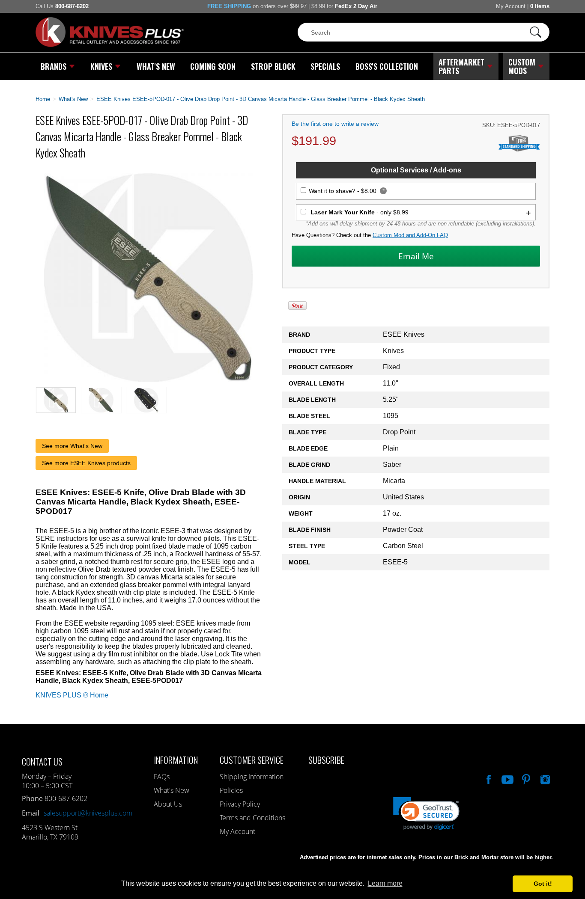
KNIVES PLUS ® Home (72, 695)
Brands (53, 66)
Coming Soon (213, 66)
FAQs (162, 776)
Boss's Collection (386, 66)
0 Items (539, 6)
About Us (168, 804)
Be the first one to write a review (335, 123)
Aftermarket (461, 66)
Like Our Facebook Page (487, 778)
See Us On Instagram (544, 778)
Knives (101, 66)
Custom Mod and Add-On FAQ (410, 235)
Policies (231, 790)
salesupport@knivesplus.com (88, 813)
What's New (156, 66)
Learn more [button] (385, 883)
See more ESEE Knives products (86, 463)
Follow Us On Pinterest (525, 778)
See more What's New (72, 445)
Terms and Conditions (252, 817)
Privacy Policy (240, 804)
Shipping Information (252, 776)
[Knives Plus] (110, 45)
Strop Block (273, 66)
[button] (584, 896)
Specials (325, 66)
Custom (521, 66)
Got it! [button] (543, 883)
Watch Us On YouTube (506, 778)
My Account (510, 6)
